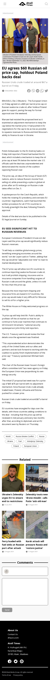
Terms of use (6, 675)
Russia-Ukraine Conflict (25, 436)
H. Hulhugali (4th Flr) (17, 647)
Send (7, 610)
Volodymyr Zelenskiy (35, 441)
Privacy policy (18, 675)
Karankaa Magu (15, 650)
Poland (16, 446)
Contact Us (13, 634)
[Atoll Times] (26, 4)
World (8, 436)
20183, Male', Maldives (18, 654)
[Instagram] (22, 661)
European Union (30, 446)
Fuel (20, 441)
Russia (41, 436)
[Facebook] (9, 661)
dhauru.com (13, 637)
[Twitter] (15, 661)
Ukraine (10, 441)
